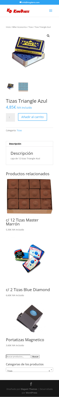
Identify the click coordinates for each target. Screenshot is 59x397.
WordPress (31, 392)
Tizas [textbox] (28, 370)
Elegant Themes (29, 389)
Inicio (8, 27)
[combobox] (29, 370)
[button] (48, 36)
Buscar (35, 356)
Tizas (30, 27)
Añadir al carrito (32, 117)
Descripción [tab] (15, 143)
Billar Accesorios (19, 27)
